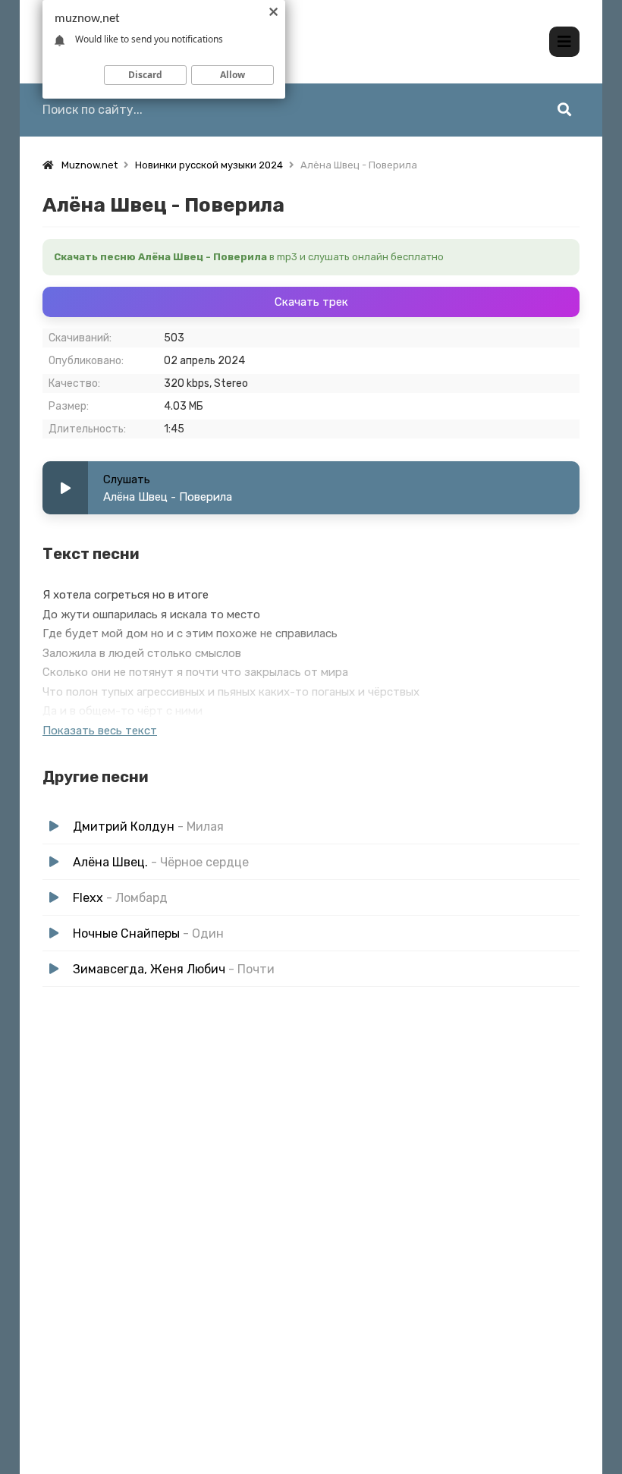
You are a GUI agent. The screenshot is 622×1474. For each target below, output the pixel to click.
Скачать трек (311, 302)
